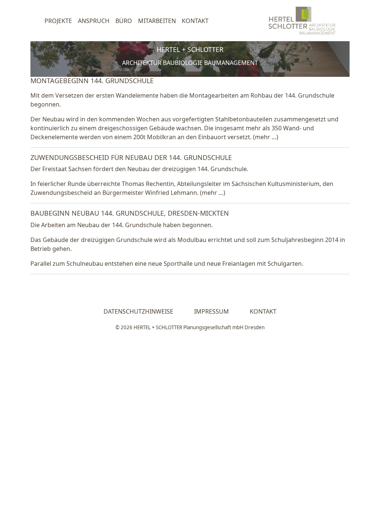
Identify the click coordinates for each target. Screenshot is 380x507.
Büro (123, 21)
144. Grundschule (309, 95)
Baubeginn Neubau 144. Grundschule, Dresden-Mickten (129, 213)
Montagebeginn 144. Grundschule (92, 80)
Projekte (58, 21)
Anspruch (93, 21)
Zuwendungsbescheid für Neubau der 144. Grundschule (131, 157)
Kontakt (195, 21)
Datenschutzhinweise (138, 311)
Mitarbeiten (157, 21)
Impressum (211, 311)
